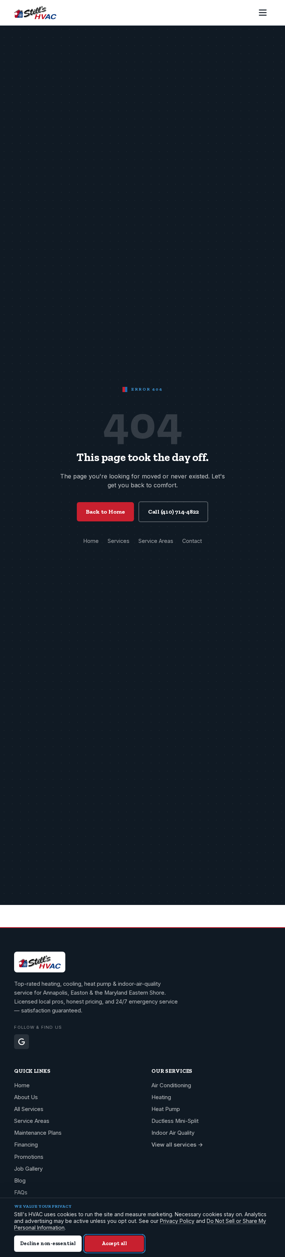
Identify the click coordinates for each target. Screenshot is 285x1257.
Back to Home (105, 511)
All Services (28, 1109)
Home (91, 541)
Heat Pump (165, 1109)
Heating (161, 1097)
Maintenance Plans (38, 1133)
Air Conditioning (171, 1085)
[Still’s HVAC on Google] (21, 1041)
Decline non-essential (48, 1243)
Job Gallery (28, 1168)
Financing (26, 1144)
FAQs (20, 1192)
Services (119, 541)
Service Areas (155, 541)
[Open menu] (263, 12)
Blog (20, 1180)
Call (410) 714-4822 (173, 511)
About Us (26, 1097)
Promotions (28, 1157)
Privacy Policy (177, 1221)
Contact (192, 541)
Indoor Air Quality (172, 1133)
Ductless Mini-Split (175, 1121)
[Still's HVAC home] (35, 12)
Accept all (114, 1243)
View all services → (177, 1144)
